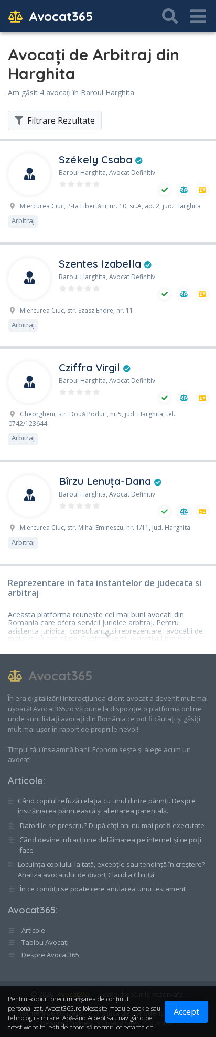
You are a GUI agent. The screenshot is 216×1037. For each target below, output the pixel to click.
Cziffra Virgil (91, 367)
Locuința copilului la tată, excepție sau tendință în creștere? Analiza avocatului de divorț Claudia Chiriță (111, 869)
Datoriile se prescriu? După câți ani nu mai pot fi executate (112, 825)
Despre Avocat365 (49, 954)
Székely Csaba (97, 159)
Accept (186, 1012)
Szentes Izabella (101, 263)
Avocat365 (59, 16)
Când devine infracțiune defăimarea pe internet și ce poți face (110, 845)
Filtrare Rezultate (60, 120)
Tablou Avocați (44, 942)
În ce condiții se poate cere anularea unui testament (103, 888)
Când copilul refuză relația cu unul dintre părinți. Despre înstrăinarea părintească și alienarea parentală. (107, 806)
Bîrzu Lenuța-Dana (106, 481)
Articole (25, 781)
